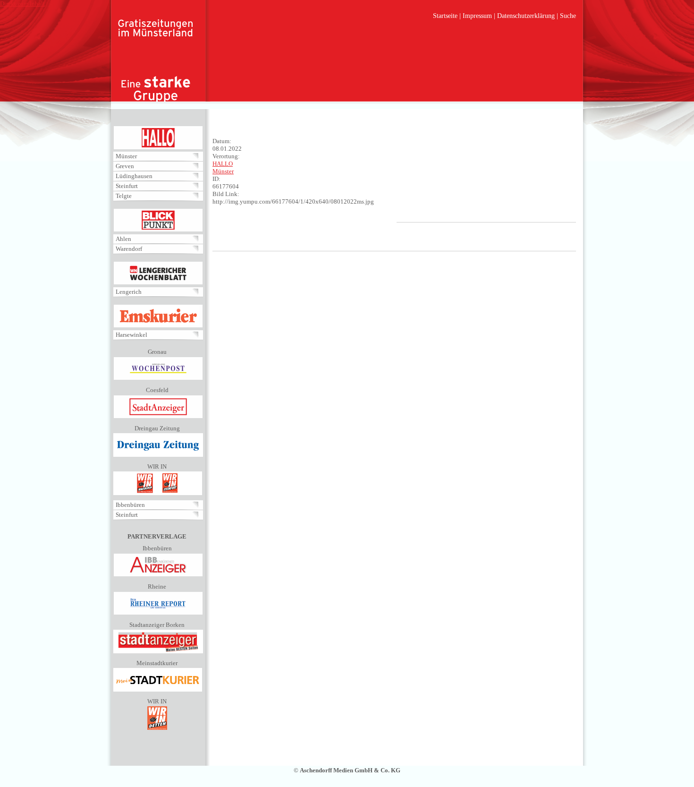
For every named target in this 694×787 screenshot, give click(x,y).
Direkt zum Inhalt (22, 3)
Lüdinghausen (134, 176)
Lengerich (129, 291)
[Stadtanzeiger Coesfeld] (158, 416)
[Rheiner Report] (158, 612)
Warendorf (129, 248)
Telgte (124, 195)
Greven (125, 166)
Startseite (445, 15)
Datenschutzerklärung (526, 15)
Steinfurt (127, 185)
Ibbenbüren (130, 504)
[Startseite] (156, 61)
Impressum (477, 15)
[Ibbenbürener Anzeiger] (158, 574)
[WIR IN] (157, 492)
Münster (126, 156)
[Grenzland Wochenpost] (158, 378)
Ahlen (123, 238)
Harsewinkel (131, 334)
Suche (568, 15)
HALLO (222, 163)
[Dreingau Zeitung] (158, 454)
